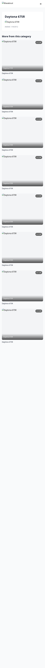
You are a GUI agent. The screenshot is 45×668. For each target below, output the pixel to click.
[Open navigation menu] (40, 4)
